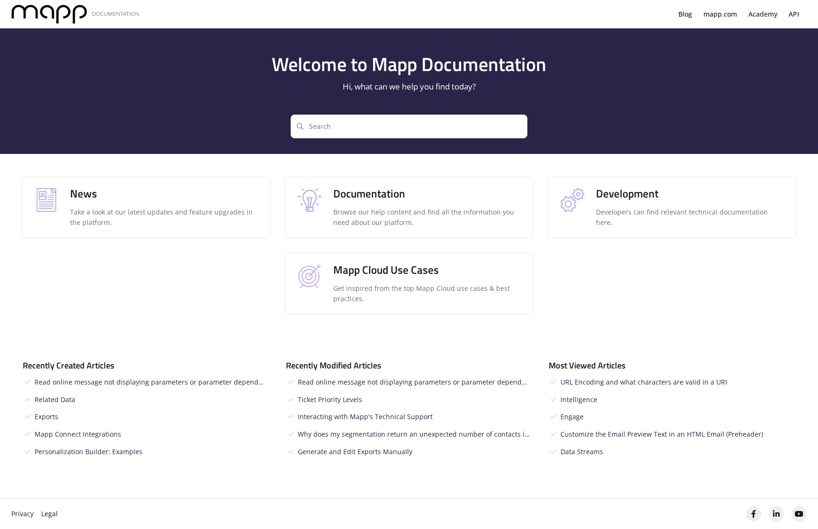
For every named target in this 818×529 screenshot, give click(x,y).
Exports (46, 416)
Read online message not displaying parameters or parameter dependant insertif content (152, 381)
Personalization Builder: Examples (88, 451)
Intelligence (578, 399)
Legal (49, 513)
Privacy (22, 513)
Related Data (55, 399)
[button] (796, 505)
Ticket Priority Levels (330, 399)
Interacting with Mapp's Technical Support (365, 416)
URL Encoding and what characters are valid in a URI (643, 381)
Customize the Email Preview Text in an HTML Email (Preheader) (661, 434)
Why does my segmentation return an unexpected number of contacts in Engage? (415, 434)
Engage (572, 416)
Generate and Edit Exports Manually (355, 451)
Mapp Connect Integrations (78, 434)
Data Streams (581, 451)
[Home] (75, 14)
